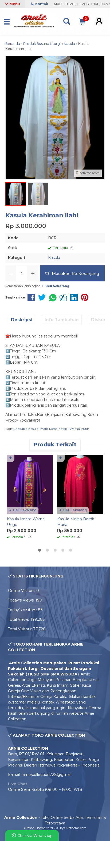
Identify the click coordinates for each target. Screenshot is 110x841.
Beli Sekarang (24, 510)
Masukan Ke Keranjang (75, 273)
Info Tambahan (62, 319)
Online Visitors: (22, 590)
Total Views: (19, 619)
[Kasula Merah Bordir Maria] (80, 483)
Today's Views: (22, 600)
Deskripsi (21, 319)
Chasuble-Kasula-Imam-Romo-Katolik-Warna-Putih (51, 429)
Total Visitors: (20, 629)
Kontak (41, 4)
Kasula (54, 257)
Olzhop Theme (34, 828)
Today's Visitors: (23, 609)
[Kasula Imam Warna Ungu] (30, 483)
